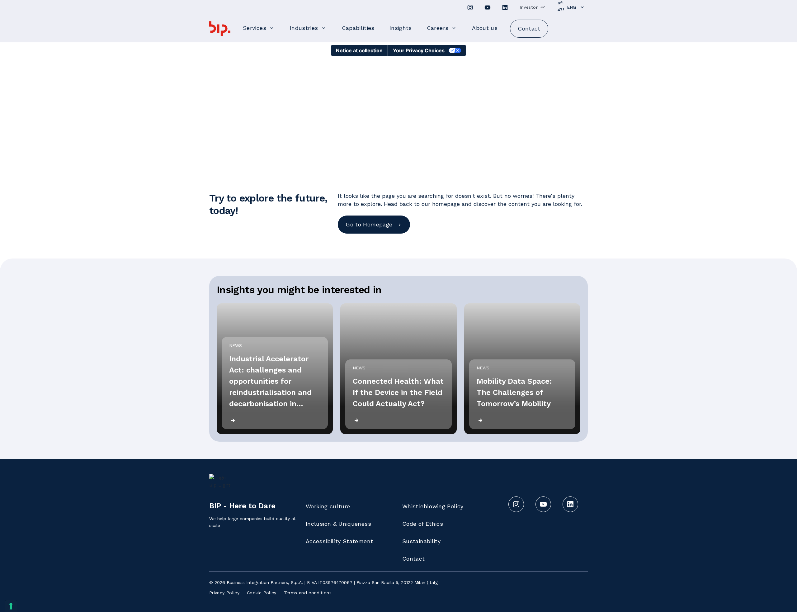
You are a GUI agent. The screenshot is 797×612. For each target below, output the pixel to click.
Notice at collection (359, 50)
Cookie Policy (261, 592)
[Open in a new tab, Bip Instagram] (470, 7)
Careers (438, 28)
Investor (529, 7)
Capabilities (358, 28)
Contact (413, 558)
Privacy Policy (224, 592)
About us (485, 28)
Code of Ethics (422, 523)
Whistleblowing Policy (433, 506)
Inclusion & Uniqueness (338, 523)
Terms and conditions (308, 592)
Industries (304, 28)
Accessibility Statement (339, 541)
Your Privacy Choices (419, 50)
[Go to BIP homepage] (219, 28)
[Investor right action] (542, 7)
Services (254, 28)
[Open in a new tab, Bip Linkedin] (505, 7)
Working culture (328, 506)
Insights (400, 28)
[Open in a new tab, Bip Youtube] (488, 7)
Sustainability (421, 541)
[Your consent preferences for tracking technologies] (11, 606)
